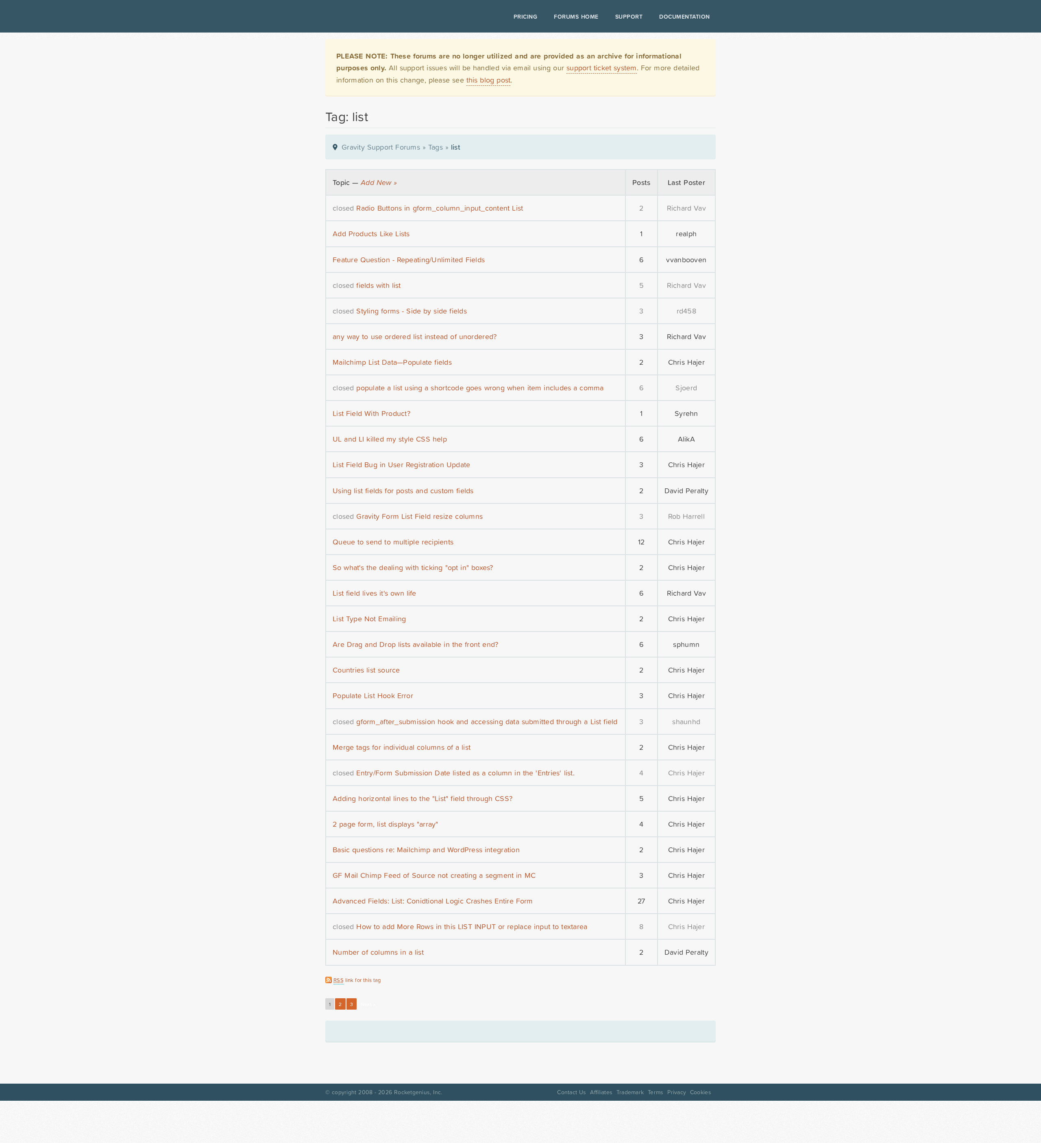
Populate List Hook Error (373, 695)
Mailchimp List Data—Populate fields (392, 362)
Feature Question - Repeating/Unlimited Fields (409, 259)
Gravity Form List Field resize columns (419, 516)
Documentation (684, 17)
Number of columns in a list (378, 952)
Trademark (630, 1092)
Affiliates (601, 1092)
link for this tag (357, 980)
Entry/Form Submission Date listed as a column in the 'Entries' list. (465, 772)
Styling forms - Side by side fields (411, 310)
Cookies (700, 1092)
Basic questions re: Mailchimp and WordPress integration (426, 849)
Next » (368, 1004)
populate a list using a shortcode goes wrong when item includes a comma (479, 387)
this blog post (488, 79)
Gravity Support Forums (381, 147)
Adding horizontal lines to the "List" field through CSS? (422, 798)
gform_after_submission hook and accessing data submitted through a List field (486, 721)
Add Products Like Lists (371, 233)
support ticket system (601, 67)
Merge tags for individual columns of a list (401, 747)
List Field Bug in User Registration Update (401, 464)
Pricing (526, 17)
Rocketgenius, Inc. (418, 1092)
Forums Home (576, 17)
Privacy (676, 1092)
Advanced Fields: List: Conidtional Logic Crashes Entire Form (433, 900)
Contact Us (571, 1092)
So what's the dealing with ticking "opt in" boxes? (413, 567)
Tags (435, 147)
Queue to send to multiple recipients (393, 541)
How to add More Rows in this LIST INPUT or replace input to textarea (471, 926)
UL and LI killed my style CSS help (390, 438)
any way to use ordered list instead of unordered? (415, 336)
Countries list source (366, 669)
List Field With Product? (371, 413)
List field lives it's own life (374, 593)
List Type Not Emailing (369, 618)
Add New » (379, 182)
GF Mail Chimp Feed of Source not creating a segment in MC (434, 875)
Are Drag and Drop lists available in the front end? (415, 644)
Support (629, 17)
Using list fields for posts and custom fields (403, 490)
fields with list (378, 285)
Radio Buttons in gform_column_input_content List (439, 207)
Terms (655, 1092)
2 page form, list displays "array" (385, 824)
